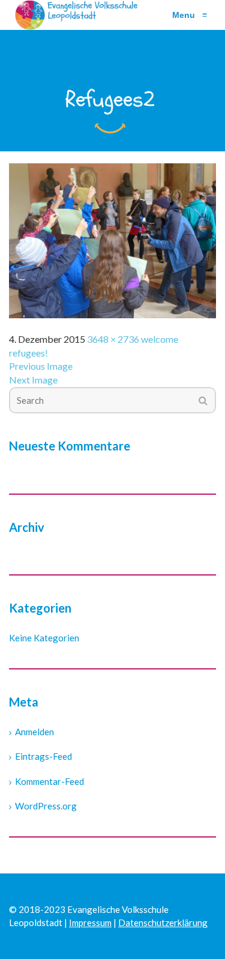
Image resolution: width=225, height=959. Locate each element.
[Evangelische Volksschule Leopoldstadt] (78, 15)
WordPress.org (46, 805)
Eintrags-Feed (43, 756)
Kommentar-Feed (49, 781)
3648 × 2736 (113, 339)
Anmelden (34, 731)
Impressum (90, 922)
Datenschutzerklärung (163, 922)
